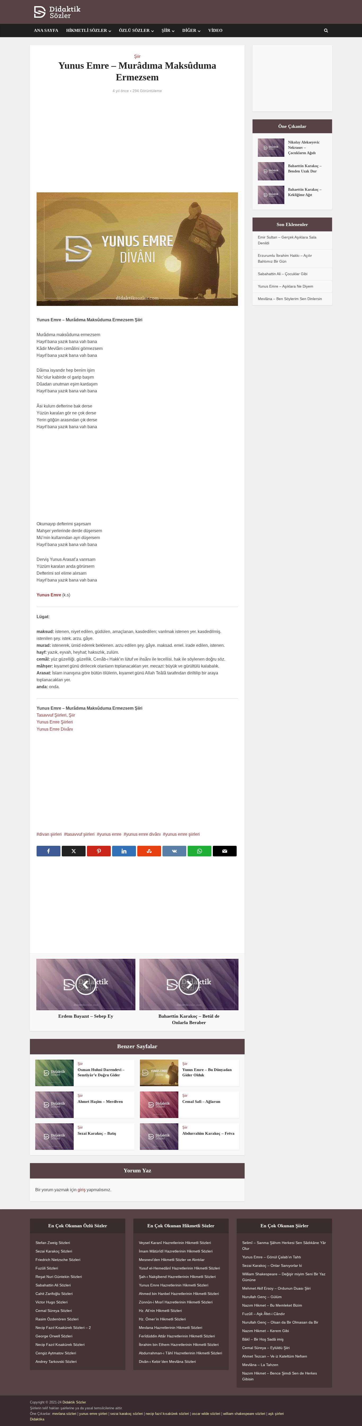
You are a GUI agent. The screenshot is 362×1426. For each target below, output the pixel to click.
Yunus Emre (49, 595)
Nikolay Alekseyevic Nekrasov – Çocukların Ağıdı (304, 147)
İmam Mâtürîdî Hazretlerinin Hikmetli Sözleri (176, 1251)
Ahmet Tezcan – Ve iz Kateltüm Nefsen (274, 1356)
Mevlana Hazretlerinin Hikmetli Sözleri (170, 1327)
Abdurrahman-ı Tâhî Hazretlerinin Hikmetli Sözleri (180, 1353)
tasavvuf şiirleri (81, 834)
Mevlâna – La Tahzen (260, 1365)
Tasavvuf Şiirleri (52, 715)
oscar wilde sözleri (206, 1414)
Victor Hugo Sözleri (52, 1302)
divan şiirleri (50, 834)
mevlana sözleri (64, 1414)
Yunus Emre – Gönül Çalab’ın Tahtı (271, 1257)
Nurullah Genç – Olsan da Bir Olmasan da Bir (280, 1322)
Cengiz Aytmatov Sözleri (56, 1353)
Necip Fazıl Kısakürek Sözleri (60, 1344)
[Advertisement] (137, 147)
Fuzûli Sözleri (47, 1268)
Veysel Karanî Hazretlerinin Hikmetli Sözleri (175, 1243)
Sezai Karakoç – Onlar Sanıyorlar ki (272, 1265)
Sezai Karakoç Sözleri (54, 1251)
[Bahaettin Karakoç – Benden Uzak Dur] (273, 171)
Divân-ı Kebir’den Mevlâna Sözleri (167, 1361)
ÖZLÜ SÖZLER (134, 30)
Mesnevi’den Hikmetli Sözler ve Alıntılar (172, 1260)
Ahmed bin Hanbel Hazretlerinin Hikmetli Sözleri (179, 1293)
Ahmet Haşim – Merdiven (100, 1101)
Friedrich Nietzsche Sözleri (58, 1260)
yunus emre (110, 834)
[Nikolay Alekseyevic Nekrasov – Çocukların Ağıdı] (273, 147)
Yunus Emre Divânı (55, 729)
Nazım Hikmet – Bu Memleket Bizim (272, 1305)
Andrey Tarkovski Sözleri (56, 1361)
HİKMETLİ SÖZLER (86, 30)
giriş (82, 1189)
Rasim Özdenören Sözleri (57, 1319)
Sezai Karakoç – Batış (97, 1133)
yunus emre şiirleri (182, 834)
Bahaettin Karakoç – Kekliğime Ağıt (304, 192)
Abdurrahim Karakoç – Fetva (208, 1133)
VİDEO (215, 30)
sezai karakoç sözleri (126, 1414)
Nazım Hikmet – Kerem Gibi (265, 1331)
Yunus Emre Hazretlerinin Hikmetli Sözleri (173, 1285)
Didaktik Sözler (74, 1402)
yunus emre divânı (143, 834)
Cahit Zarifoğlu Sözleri (54, 1293)
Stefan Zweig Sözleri (53, 1243)
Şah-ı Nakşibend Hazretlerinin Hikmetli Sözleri (177, 1277)
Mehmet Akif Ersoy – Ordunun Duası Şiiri (276, 1288)
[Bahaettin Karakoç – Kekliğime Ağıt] (273, 195)
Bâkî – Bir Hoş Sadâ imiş (263, 1339)
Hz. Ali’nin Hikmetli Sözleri (160, 1310)
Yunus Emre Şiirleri (55, 722)
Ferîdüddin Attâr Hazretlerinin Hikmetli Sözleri (177, 1336)
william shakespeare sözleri (244, 1414)
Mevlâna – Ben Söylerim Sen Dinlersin (290, 299)
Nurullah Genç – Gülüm (262, 1297)
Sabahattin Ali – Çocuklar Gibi (282, 274)
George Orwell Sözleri (54, 1336)
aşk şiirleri (276, 1414)
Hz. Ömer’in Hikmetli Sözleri (162, 1319)
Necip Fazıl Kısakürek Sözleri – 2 (63, 1327)
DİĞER (189, 30)
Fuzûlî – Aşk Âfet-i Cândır (263, 1314)
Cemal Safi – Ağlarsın (201, 1101)
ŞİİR (166, 30)
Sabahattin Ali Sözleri (53, 1285)
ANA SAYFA (46, 30)
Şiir (137, 56)
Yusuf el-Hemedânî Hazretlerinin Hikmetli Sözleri (179, 1268)
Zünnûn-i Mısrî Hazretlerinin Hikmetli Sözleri (176, 1302)
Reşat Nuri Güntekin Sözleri (59, 1277)
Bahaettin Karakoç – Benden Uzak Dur (304, 168)
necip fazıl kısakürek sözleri (167, 1414)
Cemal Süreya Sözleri (54, 1310)
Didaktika (37, 1419)
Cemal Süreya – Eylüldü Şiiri (266, 1348)
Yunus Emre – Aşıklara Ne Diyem (285, 286)
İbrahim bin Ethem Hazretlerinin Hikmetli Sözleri (179, 1344)
